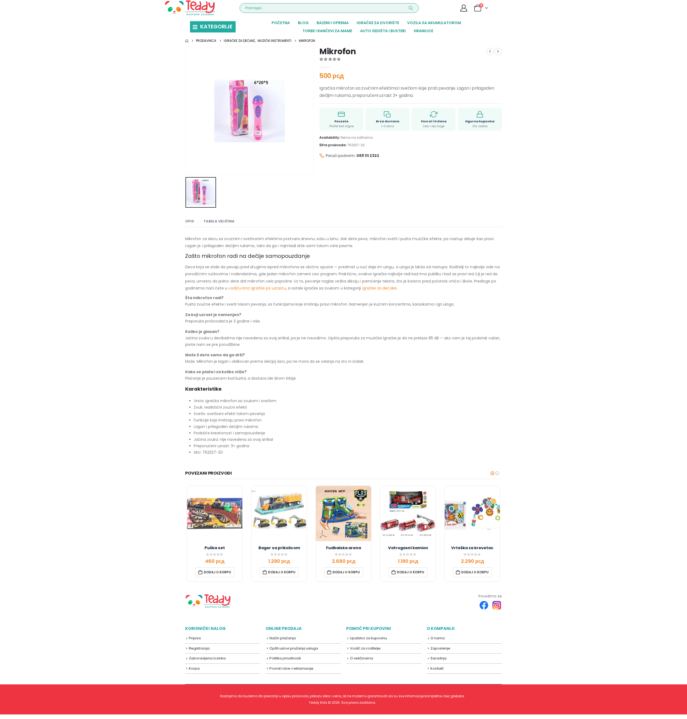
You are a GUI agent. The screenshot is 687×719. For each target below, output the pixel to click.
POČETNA (281, 22)
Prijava (195, 638)
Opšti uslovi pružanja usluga (293, 648)
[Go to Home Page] (186, 41)
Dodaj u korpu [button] (217, 572)
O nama (437, 638)
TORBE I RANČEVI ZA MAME (327, 31)
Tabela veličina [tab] (219, 221)
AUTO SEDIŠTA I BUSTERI (383, 31)
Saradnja (438, 658)
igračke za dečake (379, 288)
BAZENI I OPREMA (333, 22)
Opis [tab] (189, 221)
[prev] (490, 51)
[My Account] (464, 8)
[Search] (410, 8)
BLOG (303, 22)
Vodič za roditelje (365, 648)
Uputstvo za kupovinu (368, 638)
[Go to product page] (214, 513)
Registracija (199, 648)
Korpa (194, 668)
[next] (498, 51)
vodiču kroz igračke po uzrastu (257, 288)
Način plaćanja (282, 638)
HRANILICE (423, 31)
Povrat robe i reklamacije (291, 668)
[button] (492, 473)
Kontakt (437, 668)
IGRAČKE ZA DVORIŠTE (378, 22)
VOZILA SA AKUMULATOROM (434, 22)
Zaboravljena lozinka (207, 658)
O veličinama (361, 658)
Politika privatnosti (285, 658)
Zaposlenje (440, 648)
